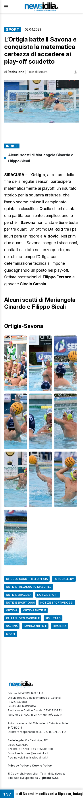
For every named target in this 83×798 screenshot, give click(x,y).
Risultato (53, 618)
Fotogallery (64, 579)
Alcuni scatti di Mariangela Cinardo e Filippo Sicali (40, 158)
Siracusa (59, 626)
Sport (12, 29)
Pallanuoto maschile (23, 618)
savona (12, 626)
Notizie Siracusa (18, 594)
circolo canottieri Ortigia (27, 579)
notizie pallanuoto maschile (28, 586)
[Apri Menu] (6, 6)
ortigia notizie (34, 610)
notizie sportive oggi (56, 602)
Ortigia (11, 610)
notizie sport (47, 594)
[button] (41, 101)
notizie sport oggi (20, 602)
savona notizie (35, 626)
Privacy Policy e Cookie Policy (30, 765)
